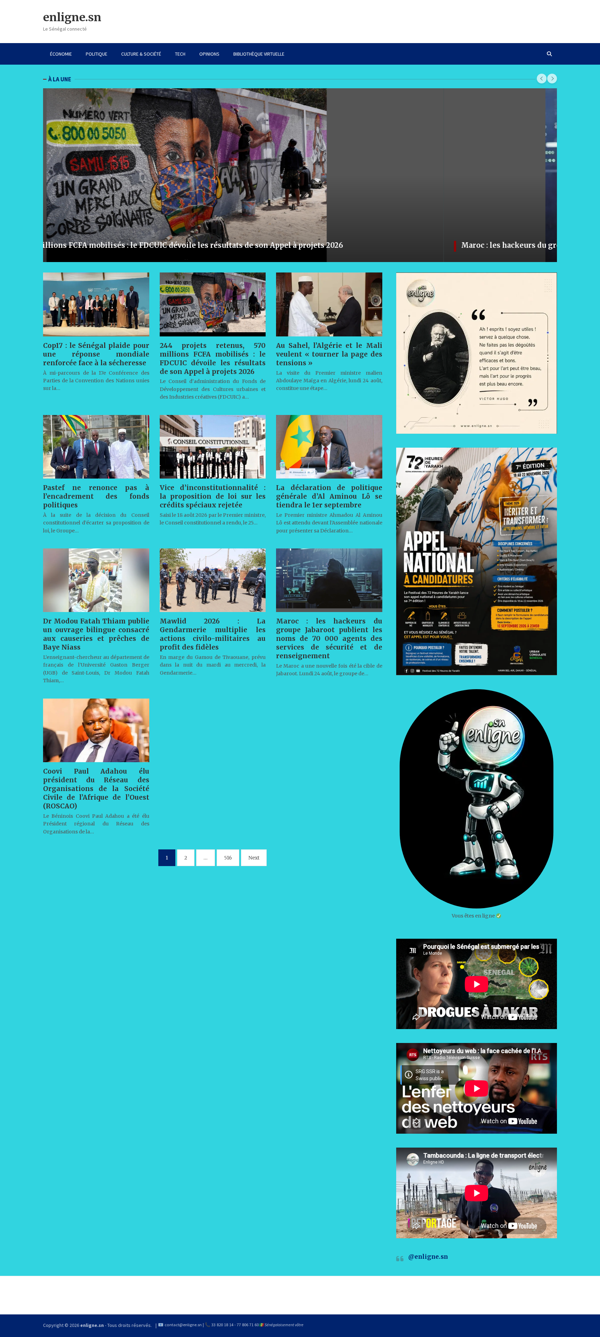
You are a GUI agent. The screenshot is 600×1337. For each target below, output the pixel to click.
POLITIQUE (96, 54)
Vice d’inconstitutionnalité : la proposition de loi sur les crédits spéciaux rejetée (213, 496)
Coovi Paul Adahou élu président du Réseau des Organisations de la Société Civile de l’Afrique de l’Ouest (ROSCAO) (96, 788)
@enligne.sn (428, 1257)
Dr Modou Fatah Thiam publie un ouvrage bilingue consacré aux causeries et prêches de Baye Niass (96, 634)
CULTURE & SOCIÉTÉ (141, 54)
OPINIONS (209, 54)
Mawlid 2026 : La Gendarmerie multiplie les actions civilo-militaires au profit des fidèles (213, 634)
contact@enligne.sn (183, 1324)
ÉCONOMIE (61, 54)
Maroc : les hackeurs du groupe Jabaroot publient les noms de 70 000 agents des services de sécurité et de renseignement (281, 245)
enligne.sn (72, 17)
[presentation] (542, 78)
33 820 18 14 (222, 1324)
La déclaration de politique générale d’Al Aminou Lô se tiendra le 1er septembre (329, 496)
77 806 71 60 (248, 1324)
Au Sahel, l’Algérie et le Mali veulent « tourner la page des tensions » (329, 354)
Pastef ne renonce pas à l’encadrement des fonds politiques (96, 496)
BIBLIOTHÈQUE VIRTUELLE (258, 54)
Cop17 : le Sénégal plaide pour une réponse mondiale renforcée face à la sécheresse (96, 354)
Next (253, 858)
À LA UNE (59, 79)
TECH (180, 54)
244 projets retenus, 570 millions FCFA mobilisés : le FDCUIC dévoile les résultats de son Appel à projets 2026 (213, 358)
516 (228, 858)
